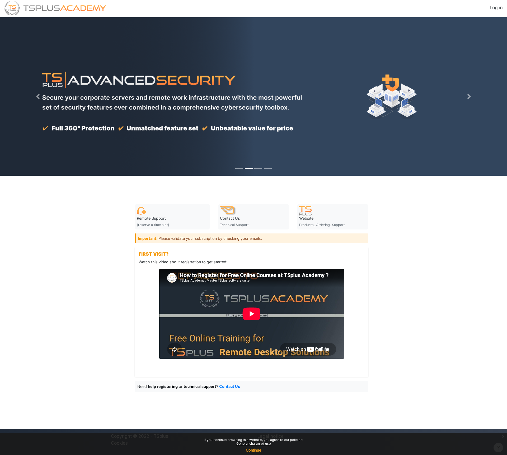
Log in (496, 7)
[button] (38, 96)
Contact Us (229, 386)
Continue (253, 450)
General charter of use (253, 443)
